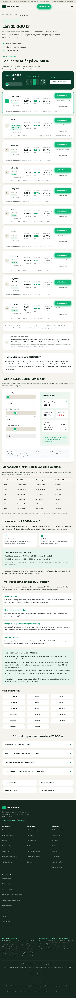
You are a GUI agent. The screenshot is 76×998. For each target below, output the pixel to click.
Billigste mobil (56, 851)
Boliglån (4, 840)
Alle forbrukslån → (11, 783)
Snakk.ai (30, 991)
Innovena (36, 991)
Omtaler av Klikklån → (63, 260)
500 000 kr (13, 727)
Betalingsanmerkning (33, 857)
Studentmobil (56, 857)
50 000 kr (62, 702)
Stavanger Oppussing (58, 986)
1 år (27, 82)
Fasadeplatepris (22, 991)
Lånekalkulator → (47, 790)
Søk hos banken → (63, 95)
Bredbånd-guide (57, 867)
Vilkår (31, 974)
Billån (29, 846)
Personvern (69, 967)
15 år (45, 82)
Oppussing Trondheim (45, 986)
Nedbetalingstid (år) (14, 425)
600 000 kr (38, 727)
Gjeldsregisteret (7, 862)
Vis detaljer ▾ (63, 106)
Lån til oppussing (32, 830)
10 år (41, 82)
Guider (4, 916)
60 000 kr (14, 708)
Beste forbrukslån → (48, 783)
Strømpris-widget (7, 889)
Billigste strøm (6, 884)
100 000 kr (13, 715)
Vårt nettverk (14, 967)
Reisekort (55, 840)
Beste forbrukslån (8, 835)
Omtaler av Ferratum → (63, 308)
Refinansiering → (10, 790)
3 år (31, 82)
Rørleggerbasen (57, 991)
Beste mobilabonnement (59, 846)
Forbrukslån (13, 14)
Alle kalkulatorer (7, 911)
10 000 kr (14, 696)
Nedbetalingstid (32, 76)
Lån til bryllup (31, 840)
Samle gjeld (6, 851)
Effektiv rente (31, 862)
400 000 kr (62, 721)
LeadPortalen (67, 991)
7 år (38, 82)
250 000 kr (13, 721)
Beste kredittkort (57, 830)
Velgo (20, 986)
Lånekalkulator (7, 905)
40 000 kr (38, 702)
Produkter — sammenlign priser (12, 895)
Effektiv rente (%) (13, 409)
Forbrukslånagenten (12, 986)
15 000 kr (38, 696)
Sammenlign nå (44, 6)
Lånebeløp (9, 75)
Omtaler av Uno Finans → (63, 100)
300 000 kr (38, 721)
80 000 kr (62, 708)
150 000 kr (38, 715)
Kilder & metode (59, 967)
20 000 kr (62, 696)
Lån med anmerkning (33, 851)
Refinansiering (6, 846)
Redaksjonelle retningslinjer (44, 967)
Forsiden (5, 14)
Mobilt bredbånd (57, 862)
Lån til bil (30, 835)
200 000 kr (62, 715)
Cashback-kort (56, 835)
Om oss (4, 927)
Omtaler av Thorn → (63, 235)
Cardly (68, 986)
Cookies (37, 974)
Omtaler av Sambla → (63, 125)
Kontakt (44, 974)
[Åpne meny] (72, 6)
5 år (34, 82)
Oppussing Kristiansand (30, 986)
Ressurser (31, 967)
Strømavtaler (6, 878)
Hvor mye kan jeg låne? (9, 857)
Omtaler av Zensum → (62, 149)
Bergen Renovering (10, 991)
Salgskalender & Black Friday (11, 900)
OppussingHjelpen (46, 991)
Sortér (52, 77)
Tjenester (23, 967)
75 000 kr (38, 708)
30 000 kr (14, 702)
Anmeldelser (6, 921)
